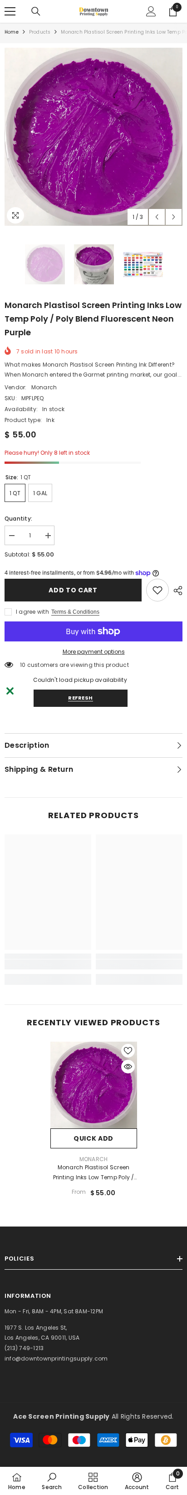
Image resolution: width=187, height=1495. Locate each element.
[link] (157, 590)
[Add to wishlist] (128, 1051)
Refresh (80, 697)
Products (40, 32)
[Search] (35, 11)
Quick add (93, 1138)
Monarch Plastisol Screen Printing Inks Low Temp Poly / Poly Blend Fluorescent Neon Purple (93, 1172)
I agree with (32, 612)
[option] (93, 137)
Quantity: (18, 518)
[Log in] (151, 11)
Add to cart (73, 590)
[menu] (10, 11)
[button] (157, 217)
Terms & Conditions (75, 612)
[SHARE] (175, 590)
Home (12, 32)
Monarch (44, 387)
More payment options (94, 652)
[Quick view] (128, 1066)
